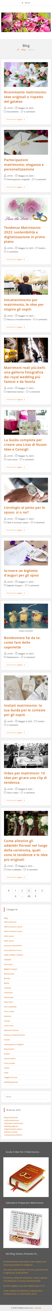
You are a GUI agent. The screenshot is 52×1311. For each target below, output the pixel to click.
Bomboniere (13, 657)
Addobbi (7, 959)
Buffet (6, 983)
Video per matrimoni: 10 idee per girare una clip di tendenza (25, 778)
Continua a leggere (16, 120)
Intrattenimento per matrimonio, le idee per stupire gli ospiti (24, 304)
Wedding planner (11, 1082)
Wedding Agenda (11, 1126)
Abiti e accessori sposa (13, 926)
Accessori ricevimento (13, 945)
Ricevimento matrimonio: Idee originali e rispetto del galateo (25, 97)
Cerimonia (8, 992)
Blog (6, 918)
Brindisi (7, 978)
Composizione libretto (13, 1135)
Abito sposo (9, 940)
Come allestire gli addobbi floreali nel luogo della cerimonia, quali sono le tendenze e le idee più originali (26, 850)
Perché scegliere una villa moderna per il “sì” (24, 1286)
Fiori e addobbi (14, 869)
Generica (7, 1016)
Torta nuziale (9, 1063)
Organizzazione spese (13, 1129)
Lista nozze (12, 459)
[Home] (18, 49)
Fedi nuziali (8, 997)
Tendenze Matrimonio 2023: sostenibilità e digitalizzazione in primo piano (24, 234)
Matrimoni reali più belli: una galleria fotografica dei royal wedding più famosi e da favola (25, 374)
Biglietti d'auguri (15, 585)
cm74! (10, 108)
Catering (7, 988)
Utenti (6, 1068)
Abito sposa (9, 936)
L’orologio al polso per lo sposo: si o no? (24, 509)
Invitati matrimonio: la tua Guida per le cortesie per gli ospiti (24, 710)
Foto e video (12, 792)
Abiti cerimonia (10, 922)
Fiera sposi (8, 1002)
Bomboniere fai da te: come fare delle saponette (22, 642)
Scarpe (7, 1054)
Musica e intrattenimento (19, 319)
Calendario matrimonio (13, 1123)
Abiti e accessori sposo (17, 522)
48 (28, 896)
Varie (6, 1072)
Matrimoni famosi (15, 391)
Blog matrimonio (11, 1117)
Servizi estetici (10, 1058)
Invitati (41, 721)
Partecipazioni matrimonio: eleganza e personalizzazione (24, 164)
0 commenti (29, 111)
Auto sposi (8, 964)
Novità (42, 248)
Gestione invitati (10, 1132)
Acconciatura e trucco (13, 950)
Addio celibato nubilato (13, 955)
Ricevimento (13, 111)
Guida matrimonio (11, 1120)
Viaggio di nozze (10, 1077)
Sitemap (38, 1308)
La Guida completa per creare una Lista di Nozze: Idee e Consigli (25, 444)
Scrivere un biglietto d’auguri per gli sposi (21, 573)
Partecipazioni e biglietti (18, 179)
